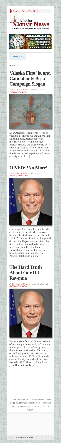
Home (19, 56)
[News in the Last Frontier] (30, 23)
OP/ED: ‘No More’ (28, 167)
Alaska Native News (24, 437)
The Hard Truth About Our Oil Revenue (25, 272)
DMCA (36, 406)
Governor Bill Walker (21, 89)
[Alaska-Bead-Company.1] (30, 41)
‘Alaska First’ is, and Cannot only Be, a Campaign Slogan (30, 78)
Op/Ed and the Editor (18, 91)
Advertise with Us (19, 399)
